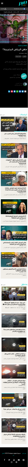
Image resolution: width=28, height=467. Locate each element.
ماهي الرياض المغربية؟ (8, 12)
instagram (11, 462)
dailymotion (23, 460)
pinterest (16, 462)
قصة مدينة (18, 56)
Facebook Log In (18, 8)
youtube (14, 460)
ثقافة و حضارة (16, 12)
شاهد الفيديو (14, 124)
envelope (19, 460)
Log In (2, 8)
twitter (9, 460)
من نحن (24, 453)
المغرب (24, 56)
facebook (4, 460)
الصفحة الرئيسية (23, 12)
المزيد (3, 115)
